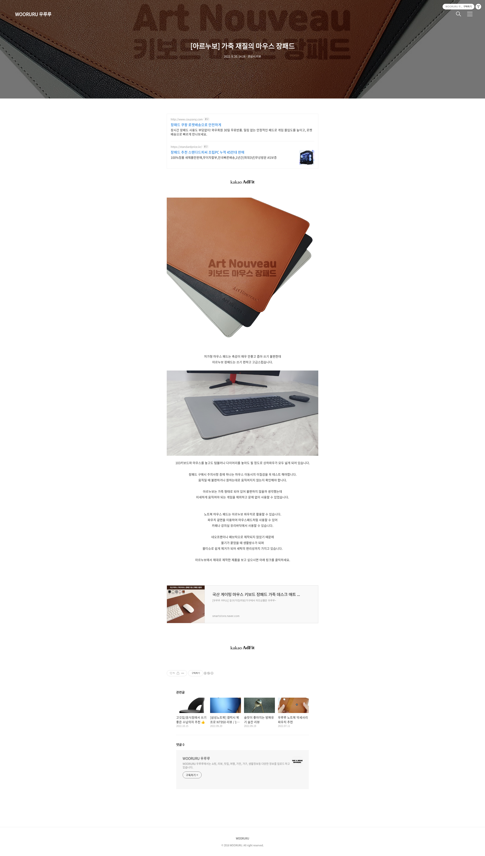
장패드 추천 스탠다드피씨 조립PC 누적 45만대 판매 (207, 152)
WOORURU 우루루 (33, 14)
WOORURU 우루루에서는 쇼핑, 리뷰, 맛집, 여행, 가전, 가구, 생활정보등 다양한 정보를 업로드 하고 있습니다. (236, 765)
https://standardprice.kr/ (186, 146)
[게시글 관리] (182, 673)
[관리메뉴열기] (478, 6)
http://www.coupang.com (187, 119)
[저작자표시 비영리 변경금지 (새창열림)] (208, 673)
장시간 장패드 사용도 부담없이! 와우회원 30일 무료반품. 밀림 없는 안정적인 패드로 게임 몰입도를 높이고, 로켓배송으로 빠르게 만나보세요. (241, 132)
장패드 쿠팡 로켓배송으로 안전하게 (196, 125)
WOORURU (242, 838)
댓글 (180, 744)
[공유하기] (178, 673)
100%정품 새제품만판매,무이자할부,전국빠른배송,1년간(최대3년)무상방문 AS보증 (224, 157)
